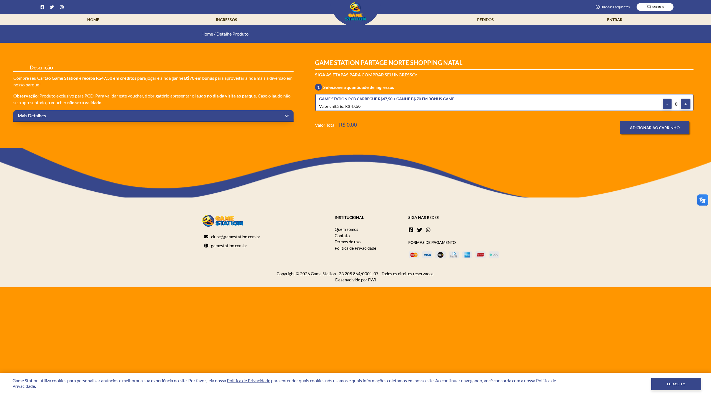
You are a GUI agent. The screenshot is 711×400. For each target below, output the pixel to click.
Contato (342, 235)
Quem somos (346, 229)
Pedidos (485, 19)
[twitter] (419, 230)
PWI (372, 279)
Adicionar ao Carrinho (655, 127)
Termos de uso (347, 241)
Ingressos (226, 19)
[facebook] (411, 230)
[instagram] (428, 230)
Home (93, 19)
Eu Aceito (676, 384)
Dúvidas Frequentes (615, 7)
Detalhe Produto (232, 33)
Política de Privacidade (355, 248)
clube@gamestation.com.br (235, 236)
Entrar (614, 19)
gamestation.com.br (229, 245)
